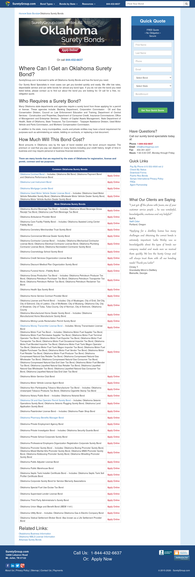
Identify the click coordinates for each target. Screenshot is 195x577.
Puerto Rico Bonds (139, 175)
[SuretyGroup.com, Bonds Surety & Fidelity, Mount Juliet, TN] (166, 552)
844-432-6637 (113, 3)
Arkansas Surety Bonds (30, 539)
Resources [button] (88, 3)
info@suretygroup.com (148, 146)
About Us (10, 570)
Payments (58, 570)
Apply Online (113, 175)
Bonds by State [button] (67, 3)
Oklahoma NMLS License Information (37, 536)
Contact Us (46, 570)
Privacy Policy (23, 570)
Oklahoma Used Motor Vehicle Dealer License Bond (45, 193)
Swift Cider (134, 221)
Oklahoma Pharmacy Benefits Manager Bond (42, 417)
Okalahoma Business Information (35, 533)
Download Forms (138, 172)
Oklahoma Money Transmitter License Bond (41, 325)
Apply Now (101, 559)
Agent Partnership (138, 184)
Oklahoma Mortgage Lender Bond (36, 188)
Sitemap (35, 570)
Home (22, 13)
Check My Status (138, 169)
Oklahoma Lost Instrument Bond (35, 181)
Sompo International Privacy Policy (146, 178)
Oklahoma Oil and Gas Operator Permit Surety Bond (45, 400)
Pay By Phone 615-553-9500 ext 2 (146, 166)
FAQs (132, 181)
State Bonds (32, 13)
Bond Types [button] (46, 3)
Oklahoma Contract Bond (32, 174)
